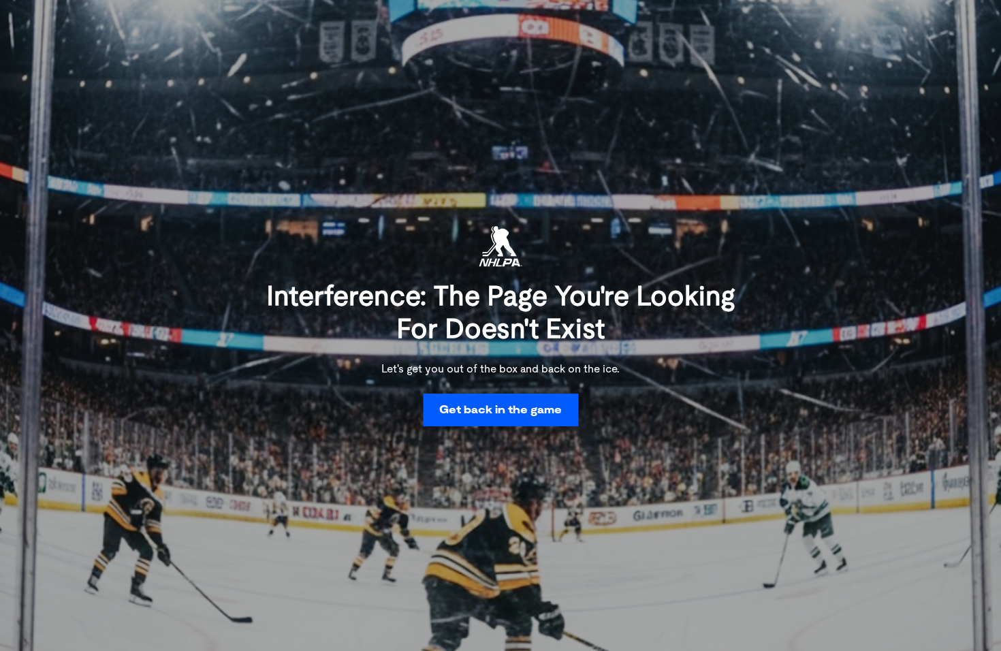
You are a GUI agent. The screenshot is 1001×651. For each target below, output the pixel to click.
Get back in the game (500, 409)
